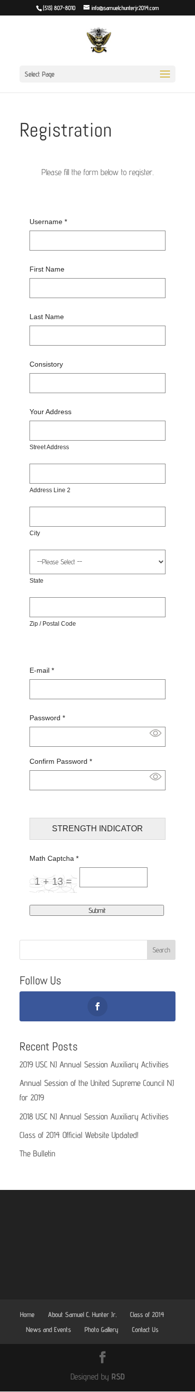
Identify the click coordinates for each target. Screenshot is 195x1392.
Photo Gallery (101, 1329)
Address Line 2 (50, 490)
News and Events (48, 1329)
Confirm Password (61, 761)
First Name (47, 269)
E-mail (42, 670)
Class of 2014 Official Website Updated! (79, 1135)
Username (48, 222)
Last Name (47, 317)
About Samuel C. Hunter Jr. (82, 1314)
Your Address (51, 412)
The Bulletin (38, 1153)
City (35, 533)
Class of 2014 (147, 1314)
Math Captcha (54, 858)
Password (47, 718)
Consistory (46, 364)
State (37, 580)
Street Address (49, 447)
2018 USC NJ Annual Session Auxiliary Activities (94, 1116)
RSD (118, 1376)
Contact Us (145, 1329)
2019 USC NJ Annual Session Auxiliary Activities (94, 1064)
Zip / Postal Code (53, 623)
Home (27, 1314)
